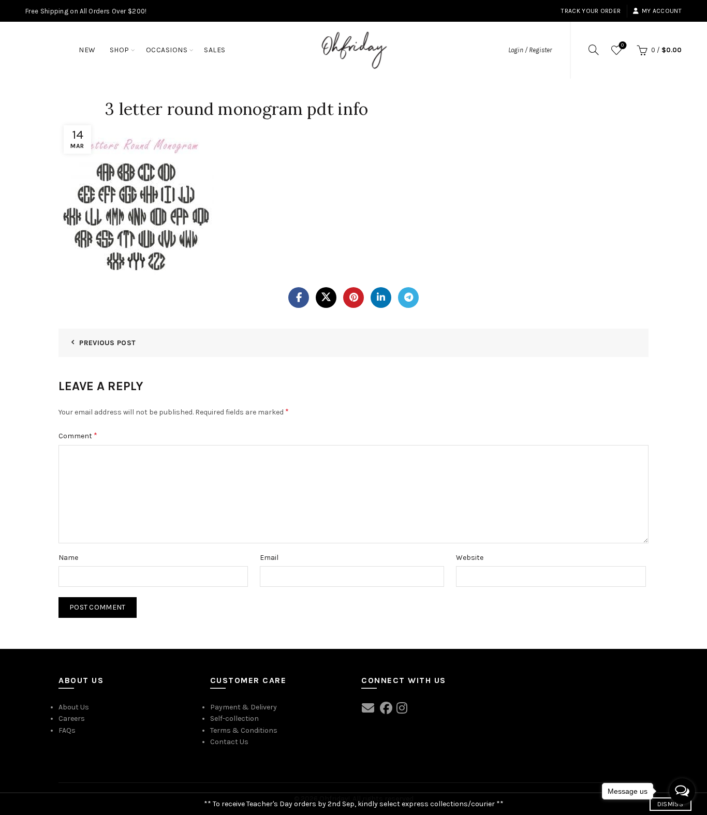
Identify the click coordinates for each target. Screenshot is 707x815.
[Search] (593, 49)
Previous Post (107, 342)
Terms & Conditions (243, 730)
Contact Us (229, 741)
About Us (73, 707)
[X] (326, 297)
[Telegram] (408, 297)
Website (469, 557)
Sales (215, 50)
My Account (662, 10)
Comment (77, 435)
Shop (119, 50)
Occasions (167, 50)
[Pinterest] (353, 297)
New (87, 50)
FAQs (67, 730)
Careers (71, 718)
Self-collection (234, 718)
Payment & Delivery (243, 707)
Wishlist (622, 45)
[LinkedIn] (381, 297)
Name (68, 557)
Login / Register (530, 50)
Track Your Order (591, 10)
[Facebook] (298, 297)
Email (269, 557)
